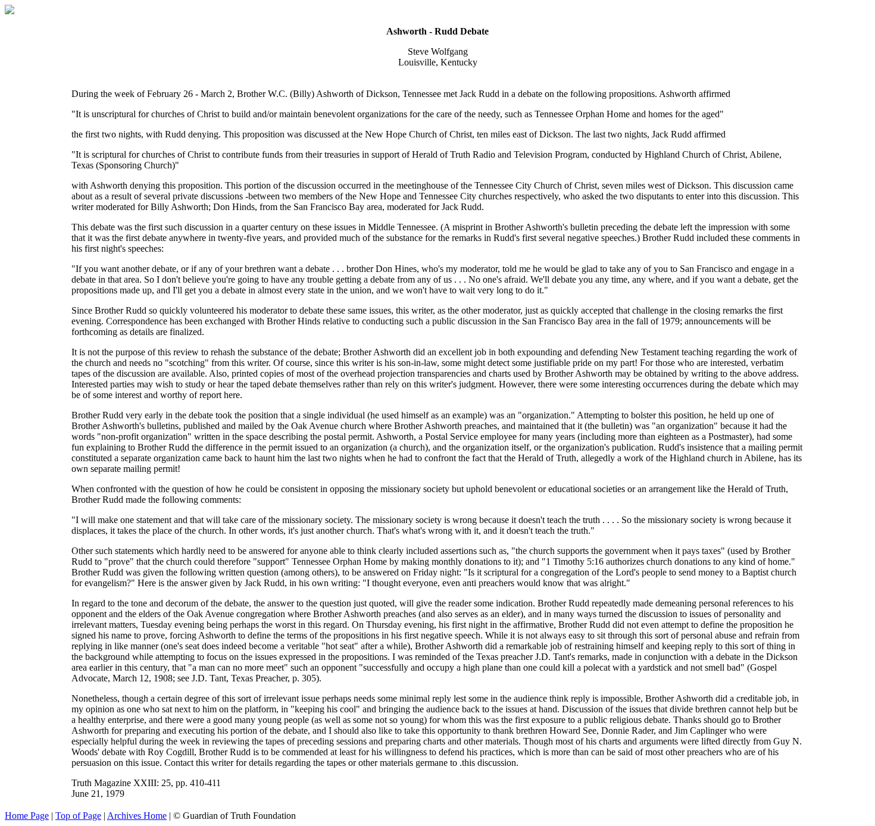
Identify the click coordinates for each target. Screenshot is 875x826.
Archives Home (137, 816)
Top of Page (78, 816)
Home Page (27, 816)
